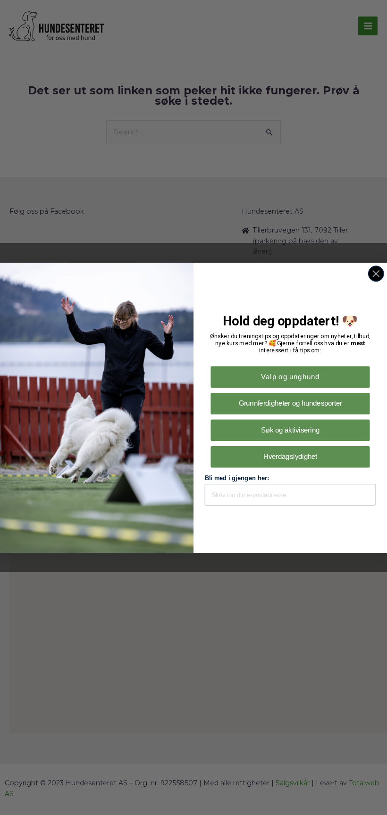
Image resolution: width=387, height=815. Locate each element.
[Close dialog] (376, 273)
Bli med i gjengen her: (237, 478)
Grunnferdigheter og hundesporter (290, 403)
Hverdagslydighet (290, 456)
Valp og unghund (290, 376)
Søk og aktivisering (290, 429)
